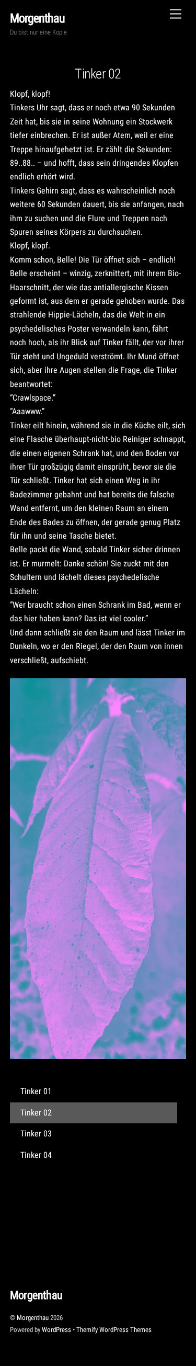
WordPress (56, 1330)
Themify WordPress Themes (114, 1330)
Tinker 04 (36, 1155)
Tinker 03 (36, 1134)
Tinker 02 (98, 74)
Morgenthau (33, 1318)
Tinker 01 (36, 1091)
